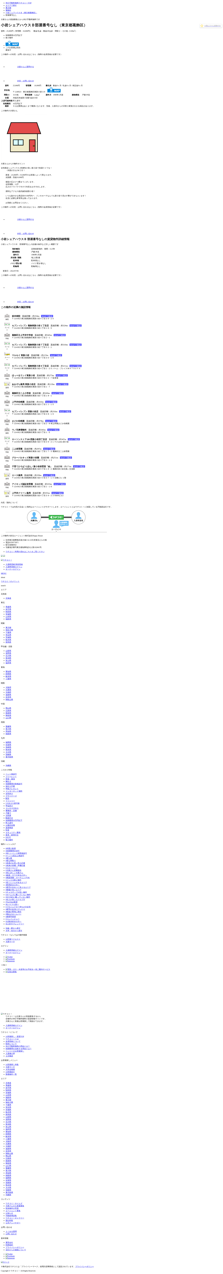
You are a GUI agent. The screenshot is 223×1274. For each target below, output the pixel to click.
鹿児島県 (9, 757)
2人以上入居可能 (13, 803)
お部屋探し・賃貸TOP (15, 1036)
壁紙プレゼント (12, 789)
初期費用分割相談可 (14, 784)
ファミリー (10, 801)
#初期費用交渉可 (13, 851)
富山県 (8, 660)
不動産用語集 (11, 1216)
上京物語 (9, 1056)
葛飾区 (8, 10)
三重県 (8, 679)
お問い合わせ (11, 1234)
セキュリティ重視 (13, 833)
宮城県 (8, 614)
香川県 (8, 729)
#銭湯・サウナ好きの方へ (16, 875)
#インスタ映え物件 (13, 880)
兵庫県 (8, 690)
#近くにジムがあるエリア (16, 882)
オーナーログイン (13, 569)
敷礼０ (8, 781)
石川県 (8, 656)
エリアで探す (11, 5)
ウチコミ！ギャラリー (15, 1218)
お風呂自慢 (10, 825)
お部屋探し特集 (12, 1065)
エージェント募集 (13, 1211)
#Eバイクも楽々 (12, 904)
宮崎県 (8, 754)
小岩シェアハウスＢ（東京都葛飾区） (21, 13)
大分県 (8, 752)
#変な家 (9, 858)
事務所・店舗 (11, 811)
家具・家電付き (12, 835)
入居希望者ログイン (14, 567)
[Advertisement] (111, 993)
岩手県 (8, 609)
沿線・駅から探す (13, 928)
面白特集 (9, 1220)
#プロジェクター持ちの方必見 (18, 907)
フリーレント (11, 777)
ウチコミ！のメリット (10, 581)
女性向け (9, 794)
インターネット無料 (14, 791)
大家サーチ (10, 942)
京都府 (8, 692)
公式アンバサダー (13, 1223)
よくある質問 (11, 1231)
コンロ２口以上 (12, 808)
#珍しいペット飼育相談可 (16, 853)
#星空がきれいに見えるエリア (18, 887)
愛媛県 (8, 726)
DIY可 (8, 837)
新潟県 (8, 658)
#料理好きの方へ (13, 885)
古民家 (8, 815)
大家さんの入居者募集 (15, 1206)
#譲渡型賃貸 (11, 917)
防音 (7, 830)
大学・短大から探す (14, 931)
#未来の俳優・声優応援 (15, 865)
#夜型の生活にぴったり (15, 909)
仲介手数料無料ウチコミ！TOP (18, 3)
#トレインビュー (13, 919)
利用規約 (9, 1245)
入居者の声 (10, 1054)
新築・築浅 (10, 779)
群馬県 (8, 642)
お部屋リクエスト (13, 939)
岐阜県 (8, 676)
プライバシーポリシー (15, 1247)
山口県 (8, 718)
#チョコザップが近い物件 (16, 892)
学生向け (9, 806)
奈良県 (8, 697)
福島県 (8, 619)
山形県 (8, 617)
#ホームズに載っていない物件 (18, 895)
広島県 (8, 711)
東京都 (8, 8)
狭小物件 (9, 840)
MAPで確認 (47, 316)
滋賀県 (8, 695)
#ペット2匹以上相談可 (15, 856)
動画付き (9, 818)
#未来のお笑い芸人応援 (15, 863)
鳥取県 (8, 715)
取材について (11, 1044)
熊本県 (8, 750)
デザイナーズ (11, 796)
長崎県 (8, 747)
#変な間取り (11, 861)
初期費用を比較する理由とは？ (19, 1049)
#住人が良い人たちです (15, 900)
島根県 (8, 713)
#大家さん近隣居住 (13, 870)
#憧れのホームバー (13, 914)
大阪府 (8, 687)
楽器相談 (9, 828)
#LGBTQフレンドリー (15, 924)
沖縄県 (8, 766)
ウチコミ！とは (12, 1039)
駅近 (7, 798)
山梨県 (8, 651)
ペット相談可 (11, 774)
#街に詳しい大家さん (14, 873)
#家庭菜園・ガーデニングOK (18, 878)
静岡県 (8, 674)
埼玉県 (8, 635)
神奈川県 (9, 630)
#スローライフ (12, 868)
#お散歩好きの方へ (13, 921)
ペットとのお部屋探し (15, 1051)
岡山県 (8, 708)
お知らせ (9, 1213)
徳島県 (8, 734)
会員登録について (13, 1041)
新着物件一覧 (11, 1074)
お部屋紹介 (10, 1072)
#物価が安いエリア (13, 890)
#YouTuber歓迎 (12, 902)
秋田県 (8, 612)
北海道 (8, 598)
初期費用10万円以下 (14, 820)
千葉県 (8, 632)
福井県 (8, 663)
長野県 (8, 653)
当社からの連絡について (16, 1250)
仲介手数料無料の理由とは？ (18, 1046)
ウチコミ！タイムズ (14, 1203)
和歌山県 (9, 700)
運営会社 (9, 1243)
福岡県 (8, 742)
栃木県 (8, 640)
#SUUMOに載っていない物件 (18, 897)
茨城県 (8, 637)
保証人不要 (10, 786)
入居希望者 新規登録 (14, 564)
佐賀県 (8, 745)
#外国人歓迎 (11, 848)
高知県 (8, 731)
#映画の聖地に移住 (13, 912)
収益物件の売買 (12, 1208)
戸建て (8, 813)
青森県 (8, 607)
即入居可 (9, 823)
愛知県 (8, 671)
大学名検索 (10, 1069)
